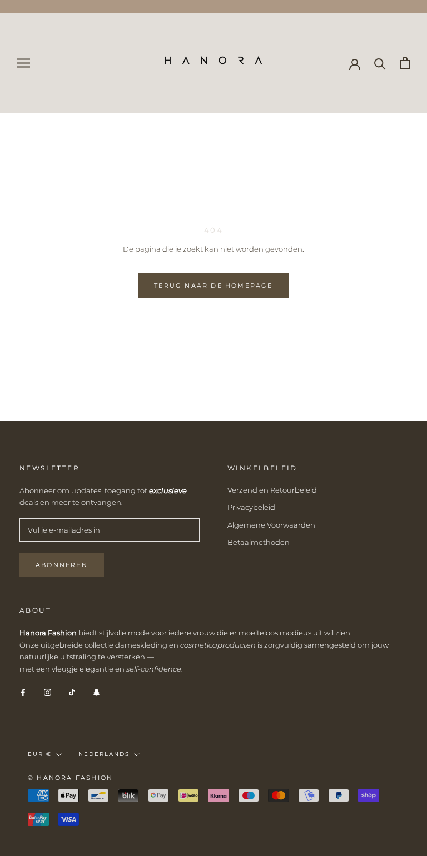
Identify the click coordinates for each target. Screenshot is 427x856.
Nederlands (104, 754)
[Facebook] (23, 692)
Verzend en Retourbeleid (272, 489)
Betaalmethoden (258, 542)
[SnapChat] (96, 692)
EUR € (40, 754)
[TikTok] (72, 692)
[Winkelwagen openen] (405, 63)
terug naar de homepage (213, 285)
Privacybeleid (251, 507)
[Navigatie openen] (23, 63)
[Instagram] (47, 692)
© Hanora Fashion (70, 778)
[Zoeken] (380, 63)
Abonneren (62, 565)
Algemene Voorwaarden (271, 524)
